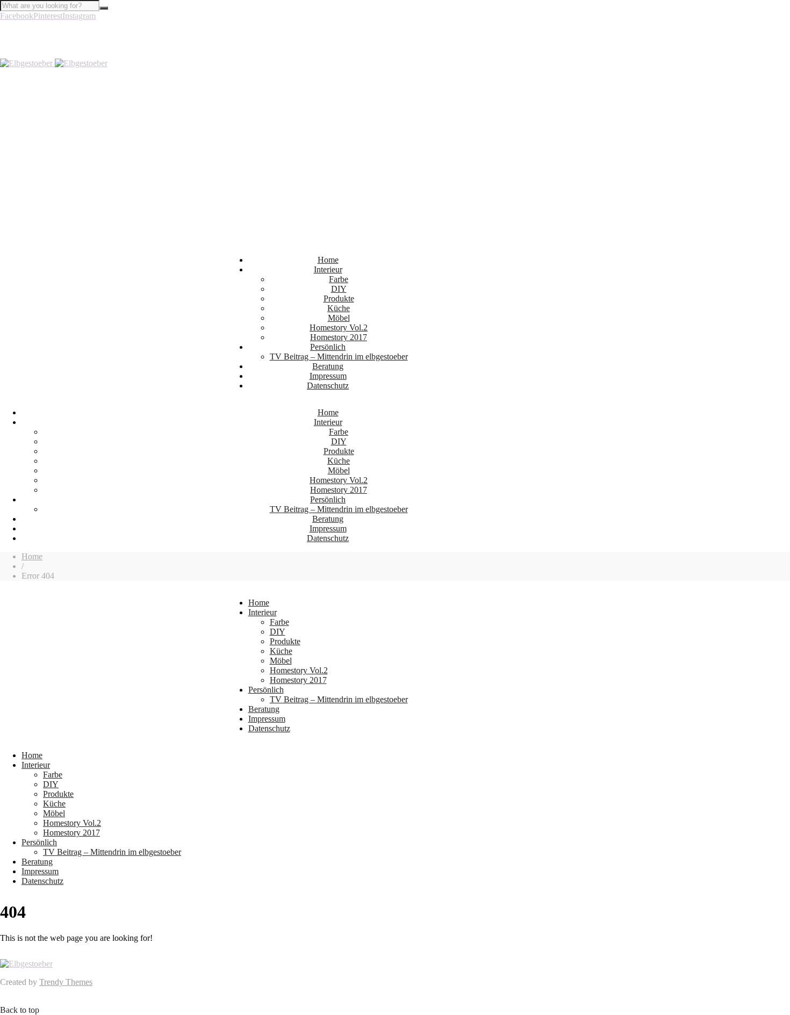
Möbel (339, 317)
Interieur (328, 269)
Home (328, 259)
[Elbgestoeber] (53, 63)
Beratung (327, 366)
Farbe (338, 279)
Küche (338, 308)
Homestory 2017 (338, 337)
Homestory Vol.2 (339, 327)
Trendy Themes (65, 982)
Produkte (339, 298)
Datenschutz (328, 385)
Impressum (328, 375)
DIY (339, 288)
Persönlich (328, 346)
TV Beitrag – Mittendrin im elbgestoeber (339, 356)
